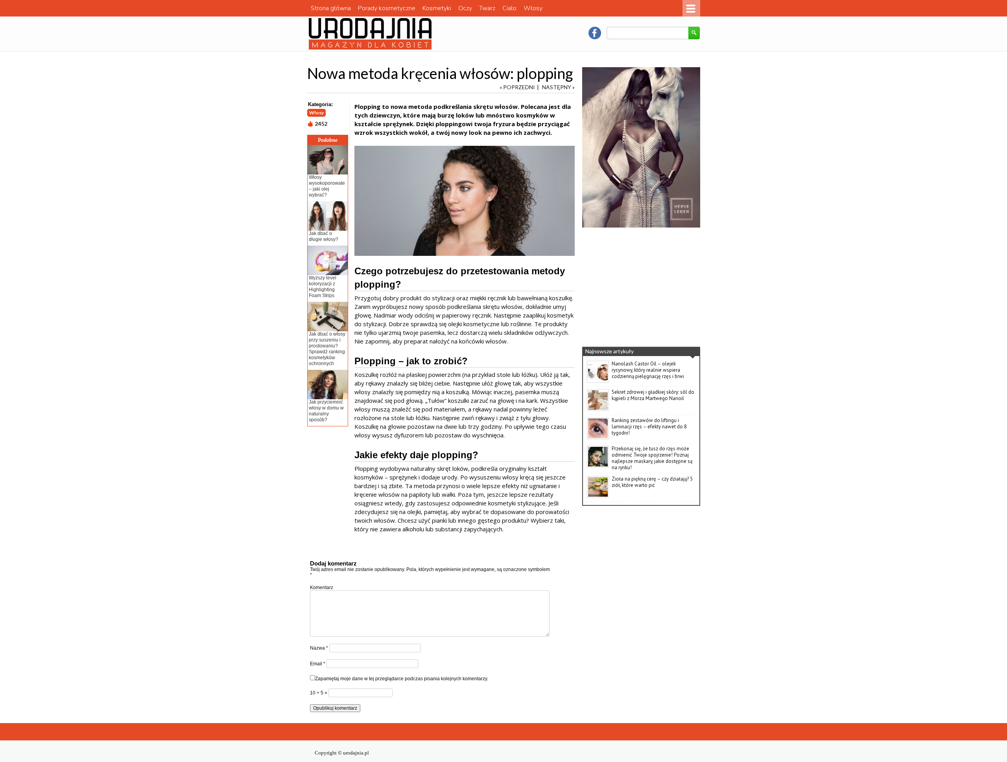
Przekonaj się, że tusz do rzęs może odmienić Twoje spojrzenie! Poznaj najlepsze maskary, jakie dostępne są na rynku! (652, 458)
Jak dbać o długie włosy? (323, 236)
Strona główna (331, 8)
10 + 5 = (319, 693)
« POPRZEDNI (517, 87)
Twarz (487, 8)
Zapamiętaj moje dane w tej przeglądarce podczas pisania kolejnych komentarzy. (401, 678)
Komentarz (321, 587)
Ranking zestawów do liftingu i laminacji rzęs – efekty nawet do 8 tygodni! (649, 426)
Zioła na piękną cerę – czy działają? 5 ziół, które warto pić (652, 482)
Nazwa (319, 648)
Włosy (533, 8)
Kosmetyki (436, 8)
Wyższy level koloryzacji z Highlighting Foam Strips (322, 286)
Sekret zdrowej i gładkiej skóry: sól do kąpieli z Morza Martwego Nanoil (653, 395)
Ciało (509, 8)
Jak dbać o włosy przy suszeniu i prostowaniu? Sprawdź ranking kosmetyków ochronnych (327, 348)
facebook (594, 33)
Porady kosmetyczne (386, 8)
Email (317, 664)
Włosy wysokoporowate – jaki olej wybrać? (327, 186)
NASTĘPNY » (558, 87)
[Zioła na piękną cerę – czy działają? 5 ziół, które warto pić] (598, 496)
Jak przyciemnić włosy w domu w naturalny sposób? (326, 410)
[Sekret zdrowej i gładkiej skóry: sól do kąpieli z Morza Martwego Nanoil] (598, 409)
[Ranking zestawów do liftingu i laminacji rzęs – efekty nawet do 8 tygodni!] (598, 438)
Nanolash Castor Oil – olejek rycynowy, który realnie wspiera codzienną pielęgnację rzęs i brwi (648, 370)
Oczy (465, 8)
